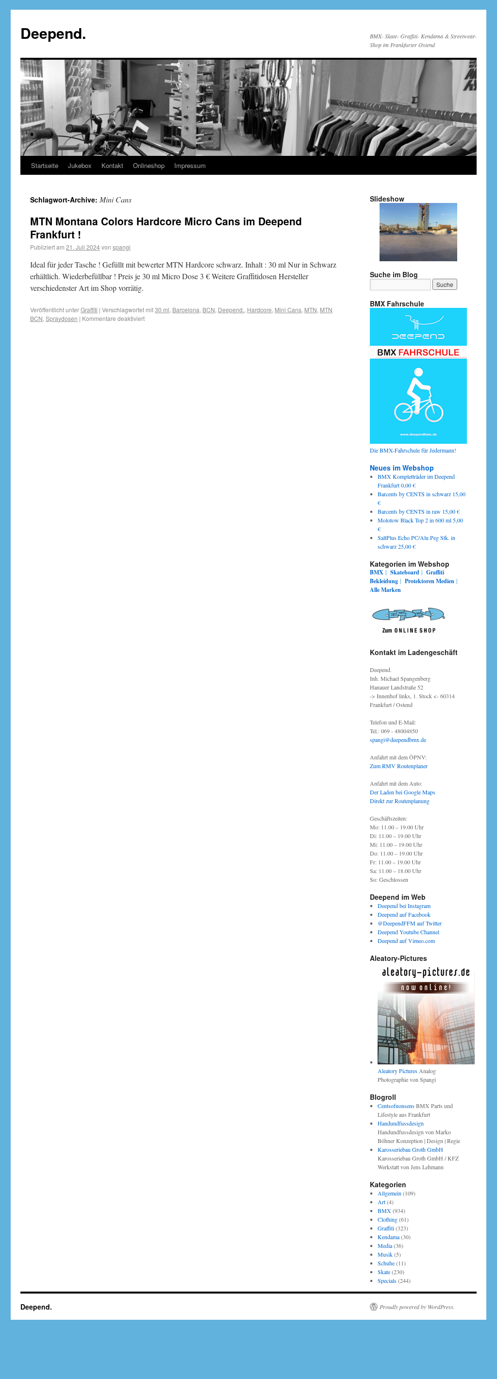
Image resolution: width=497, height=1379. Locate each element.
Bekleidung (384, 581)
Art (381, 1202)
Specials (387, 1280)
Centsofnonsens (396, 1106)
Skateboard (404, 572)
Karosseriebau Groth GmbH (410, 1149)
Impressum (190, 165)
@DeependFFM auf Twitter (410, 923)
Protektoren (419, 581)
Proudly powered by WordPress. (417, 1307)
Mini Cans (288, 309)
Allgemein (389, 1193)
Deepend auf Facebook (404, 914)
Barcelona (185, 309)
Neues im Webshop (402, 467)
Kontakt (112, 165)
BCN (208, 309)
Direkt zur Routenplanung (400, 801)
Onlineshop (149, 165)
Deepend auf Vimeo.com (406, 940)
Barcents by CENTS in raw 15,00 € (419, 511)
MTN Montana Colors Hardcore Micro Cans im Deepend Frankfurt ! (166, 227)
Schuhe (386, 1263)
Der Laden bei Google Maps (402, 792)
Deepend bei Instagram (404, 905)
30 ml (162, 309)
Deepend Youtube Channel (408, 932)
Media (385, 1245)
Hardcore (259, 309)
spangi (122, 247)
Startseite (44, 165)
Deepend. (53, 32)
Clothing (388, 1219)
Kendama (388, 1237)
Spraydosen (62, 318)
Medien (445, 581)
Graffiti (89, 309)
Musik (385, 1254)
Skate (384, 1272)
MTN (310, 309)
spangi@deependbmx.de (398, 739)
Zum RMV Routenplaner (399, 766)
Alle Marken (385, 590)
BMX (376, 572)
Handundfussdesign (401, 1123)
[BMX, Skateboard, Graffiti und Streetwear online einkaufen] (408, 635)
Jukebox (80, 165)
